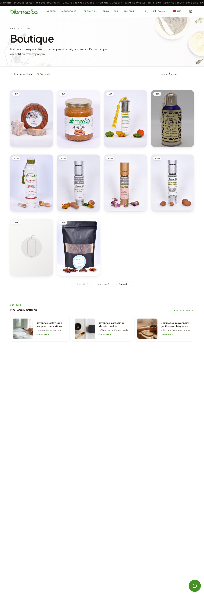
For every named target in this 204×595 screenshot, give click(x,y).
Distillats (19, 263)
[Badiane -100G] (78, 247)
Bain (15, 196)
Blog (106, 11)
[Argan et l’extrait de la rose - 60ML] (125, 183)
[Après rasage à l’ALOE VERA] (172, 118)
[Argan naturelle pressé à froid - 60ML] (172, 183)
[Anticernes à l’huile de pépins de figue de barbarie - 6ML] (125, 118)
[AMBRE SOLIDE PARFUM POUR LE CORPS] (31, 118)
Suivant (123, 284)
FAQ (116, 11)
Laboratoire (68, 11)
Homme (158, 135)
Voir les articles (182, 310)
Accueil (51, 11)
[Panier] (190, 11)
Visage (111, 131)
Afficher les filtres (23, 74)
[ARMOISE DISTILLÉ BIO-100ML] (31, 247)
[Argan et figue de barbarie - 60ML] (78, 183)
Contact (129, 11)
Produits (89, 11)
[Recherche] (146, 11)
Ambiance (18, 131)
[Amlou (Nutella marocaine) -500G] (78, 118)
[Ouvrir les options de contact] (195, 586)
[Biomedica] (24, 11)
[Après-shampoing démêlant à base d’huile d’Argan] (31, 183)
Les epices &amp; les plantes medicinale (77, 262)
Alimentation (68, 131)
